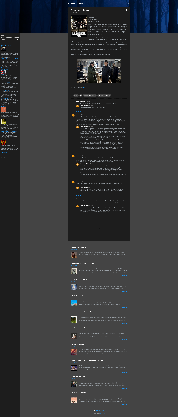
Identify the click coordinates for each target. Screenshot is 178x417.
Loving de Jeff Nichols (77, 344)
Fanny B (85, 87)
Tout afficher (4, 152)
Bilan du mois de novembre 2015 (80, 392)
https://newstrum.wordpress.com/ (9, 131)
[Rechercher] (129, 4)
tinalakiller (78, 198)
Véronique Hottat (84, 105)
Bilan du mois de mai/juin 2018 (79, 295)
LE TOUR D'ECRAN (5, 82)
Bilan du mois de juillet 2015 (79, 279)
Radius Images (102, 413)
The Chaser (97, 41)
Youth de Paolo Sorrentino (78, 247)
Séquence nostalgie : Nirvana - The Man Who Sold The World (88, 360)
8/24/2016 (84, 198)
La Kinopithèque (5, 90)
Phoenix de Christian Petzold (79, 376)
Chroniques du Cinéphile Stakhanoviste (7, 68)
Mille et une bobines (6, 45)
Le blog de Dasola (5, 98)
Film (81, 95)
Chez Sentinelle (77, 3)
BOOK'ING (3, 106)
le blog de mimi (5, 139)
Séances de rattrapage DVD (104, 95)
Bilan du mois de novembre (78, 328)
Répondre (78, 111)
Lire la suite (123, 259)
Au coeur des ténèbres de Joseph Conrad (82, 312)
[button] (126, 10)
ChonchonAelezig (80, 101)
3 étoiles (76, 95)
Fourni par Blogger (99, 410)
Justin (77, 114)
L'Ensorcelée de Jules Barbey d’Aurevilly (82, 263)
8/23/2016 (88, 101)
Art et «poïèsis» (5, 118)
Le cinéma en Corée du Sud (90, 95)
